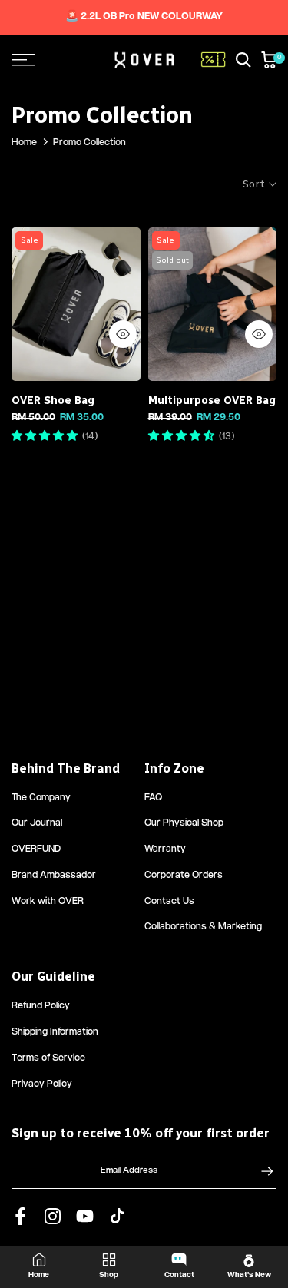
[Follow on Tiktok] (117, 1215)
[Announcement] (144, 17)
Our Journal (37, 823)
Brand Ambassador (54, 876)
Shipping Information (55, 1032)
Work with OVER (48, 902)
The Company (41, 798)
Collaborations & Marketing (203, 927)
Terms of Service (48, 1059)
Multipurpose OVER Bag (212, 400)
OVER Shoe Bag (53, 400)
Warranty (165, 850)
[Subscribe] (259, 1171)
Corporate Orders (183, 876)
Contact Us (169, 902)
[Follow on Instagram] (53, 1215)
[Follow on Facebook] (20, 1215)
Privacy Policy (42, 1085)
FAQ (153, 798)
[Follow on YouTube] (85, 1215)
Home (24, 143)
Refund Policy (41, 1006)
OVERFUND (36, 850)
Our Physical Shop (183, 823)
